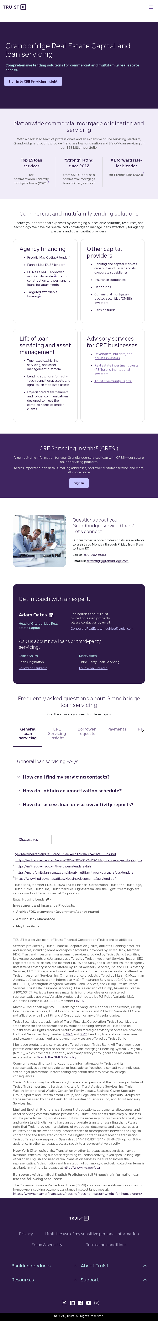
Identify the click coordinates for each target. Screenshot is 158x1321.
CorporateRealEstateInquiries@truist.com (102, 628)
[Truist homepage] (14, 7)
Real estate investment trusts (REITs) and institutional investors (116, 369)
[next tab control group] (142, 737)
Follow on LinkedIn (33, 668)
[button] (44, 1265)
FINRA (79, 1001)
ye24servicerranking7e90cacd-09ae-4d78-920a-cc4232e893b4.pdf (65, 854)
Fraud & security (46, 1244)
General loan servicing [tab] (28, 733)
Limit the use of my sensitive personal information (92, 1233)
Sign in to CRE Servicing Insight (33, 82)
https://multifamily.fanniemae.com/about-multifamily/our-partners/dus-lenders (74, 872)
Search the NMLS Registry (56, 1057)
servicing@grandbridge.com (108, 561)
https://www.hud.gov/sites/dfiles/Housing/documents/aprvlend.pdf (65, 879)
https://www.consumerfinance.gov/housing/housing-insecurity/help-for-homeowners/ (77, 1194)
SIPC (83, 1034)
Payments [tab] (116, 729)
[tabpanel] (79, 786)
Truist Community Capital (113, 381)
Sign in (81, 483)
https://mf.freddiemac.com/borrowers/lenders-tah (53, 866)
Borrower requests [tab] (87, 731)
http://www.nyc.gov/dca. (82, 1167)
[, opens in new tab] (51, 615)
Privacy (26, 1233)
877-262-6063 (95, 555)
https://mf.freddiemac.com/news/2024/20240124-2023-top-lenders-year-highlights (78, 860)
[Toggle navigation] (151, 7)
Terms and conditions (106, 1244)
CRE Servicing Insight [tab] (57, 733)
